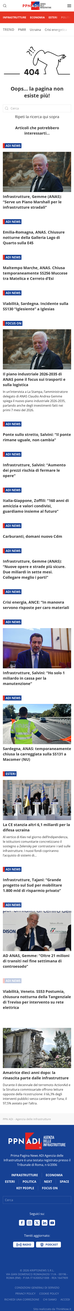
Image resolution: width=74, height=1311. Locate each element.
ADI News (13, 146)
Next (48, 1181)
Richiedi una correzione (21, 1299)
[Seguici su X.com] (37, 1223)
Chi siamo (50, 1299)
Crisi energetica (56, 30)
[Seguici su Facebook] (22, 1223)
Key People (25, 1188)
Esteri (53, 17)
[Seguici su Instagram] (29, 1223)
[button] (5, 5)
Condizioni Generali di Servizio (37, 1287)
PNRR (22, 30)
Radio (26, 1244)
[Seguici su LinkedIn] (44, 1223)
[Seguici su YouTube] (52, 1223)
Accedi (65, 1299)
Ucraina (35, 30)
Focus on (13, 323)
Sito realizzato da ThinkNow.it (52, 1309)
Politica (67, 17)
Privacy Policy (25, 1293)
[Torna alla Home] (37, 5)
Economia (37, 17)
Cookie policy (49, 1293)
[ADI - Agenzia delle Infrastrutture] (37, 1141)
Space (64, 1181)
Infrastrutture (14, 17)
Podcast (51, 1244)
